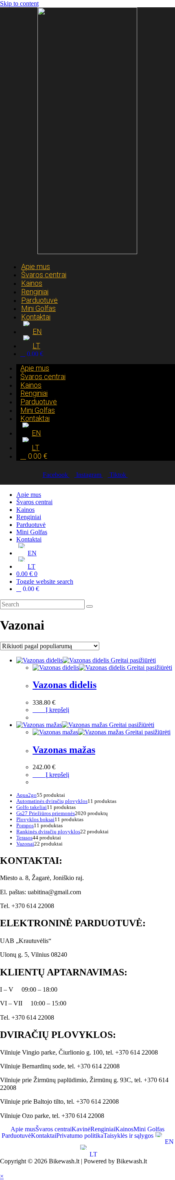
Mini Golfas (31, 532)
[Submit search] (89, 606)
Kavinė (81, 1129)
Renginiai (28, 516)
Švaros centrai (43, 274)
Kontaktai (35, 317)
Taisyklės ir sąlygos (128, 1136)
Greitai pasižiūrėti (132, 660)
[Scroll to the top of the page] (2, 1168)
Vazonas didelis (64, 685)
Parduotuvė (31, 524)
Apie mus (28, 494)
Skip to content (19, 3)
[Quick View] (41, 709)
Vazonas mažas (64, 749)
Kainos (25, 509)
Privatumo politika (79, 1136)
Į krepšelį (57, 709)
